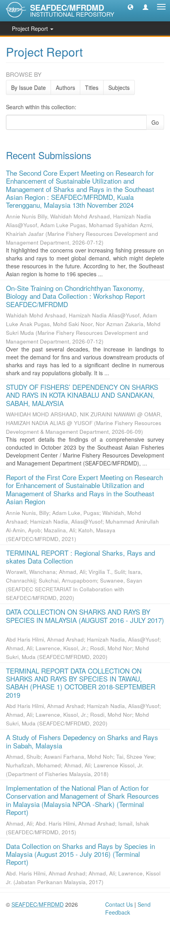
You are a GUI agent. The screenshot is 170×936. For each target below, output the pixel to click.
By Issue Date (28, 87)
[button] (130, 6)
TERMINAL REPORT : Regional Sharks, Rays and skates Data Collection (80, 557)
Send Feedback (128, 908)
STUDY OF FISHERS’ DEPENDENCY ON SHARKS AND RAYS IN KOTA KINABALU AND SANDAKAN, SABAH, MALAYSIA (82, 395)
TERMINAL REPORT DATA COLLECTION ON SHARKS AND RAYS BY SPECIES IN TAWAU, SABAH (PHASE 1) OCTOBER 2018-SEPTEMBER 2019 (80, 683)
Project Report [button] (30, 28)
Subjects (119, 87)
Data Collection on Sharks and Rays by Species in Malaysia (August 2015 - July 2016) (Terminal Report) (80, 854)
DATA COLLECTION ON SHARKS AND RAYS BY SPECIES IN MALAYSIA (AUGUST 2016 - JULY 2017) (85, 616)
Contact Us (119, 904)
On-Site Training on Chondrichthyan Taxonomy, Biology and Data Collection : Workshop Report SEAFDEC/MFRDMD (75, 296)
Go (155, 122)
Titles (91, 87)
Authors (65, 87)
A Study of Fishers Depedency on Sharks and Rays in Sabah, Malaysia (82, 741)
